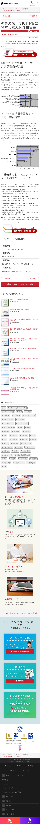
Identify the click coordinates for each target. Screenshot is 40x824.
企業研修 (6, 431)
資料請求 (21, 680)
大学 (33, 435)
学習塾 (34, 439)
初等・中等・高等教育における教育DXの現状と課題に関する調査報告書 (24, 339)
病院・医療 (26, 451)
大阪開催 (14, 439)
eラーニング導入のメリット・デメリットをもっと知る (19, 613)
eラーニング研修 (9, 412)
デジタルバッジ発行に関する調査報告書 (22, 368)
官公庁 (6, 443)
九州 (21, 427)
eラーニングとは (13, 497)
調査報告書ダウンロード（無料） (21, 284)
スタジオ (21, 419)
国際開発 (14, 435)
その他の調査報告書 (10, 294)
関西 (5, 467)
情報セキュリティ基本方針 (14, 760)
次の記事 (32, 16)
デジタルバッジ (8, 423)
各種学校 (27, 431)
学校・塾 (6, 34)
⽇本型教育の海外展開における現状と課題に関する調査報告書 (24, 388)
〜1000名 (17, 416)
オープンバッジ (30, 416)
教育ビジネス (8, 447)
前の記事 (7, 16)
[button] (3, 775)
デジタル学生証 (23, 423)
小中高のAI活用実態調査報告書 (19, 309)
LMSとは (9, 531)
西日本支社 (23, 459)
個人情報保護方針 (27, 760)
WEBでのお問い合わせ (21, 651)
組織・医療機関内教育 (23, 455)
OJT (20, 412)
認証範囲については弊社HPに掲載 (13, 743)
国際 (5, 435)
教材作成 (15, 443)
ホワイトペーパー (9, 427)
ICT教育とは (11, 599)
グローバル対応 (8, 419)
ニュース (5, 784)
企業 (28, 427)
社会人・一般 (8, 455)
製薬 (5, 459)
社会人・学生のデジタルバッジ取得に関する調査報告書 (24, 359)
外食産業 (24, 435)
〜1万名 (29, 412)
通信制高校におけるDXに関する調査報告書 (23, 348)
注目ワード (30, 447)
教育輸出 (19, 447)
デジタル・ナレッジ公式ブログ (11, 792)
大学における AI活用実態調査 (19, 299)
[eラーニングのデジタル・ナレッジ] (9, 2)
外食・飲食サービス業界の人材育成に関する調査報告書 (24, 319)
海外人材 (6, 451)
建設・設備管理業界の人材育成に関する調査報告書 (24, 329)
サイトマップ (28, 761)
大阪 (5, 439)
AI (4, 408)
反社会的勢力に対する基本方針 (15, 761)
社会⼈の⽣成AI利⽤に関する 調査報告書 (22, 378)
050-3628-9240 (20, 704)
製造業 (13, 459)
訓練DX (34, 459)
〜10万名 (6, 416)
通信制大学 (32, 463)
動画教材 (17, 431)
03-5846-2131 (20, 711)
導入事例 (5, 780)
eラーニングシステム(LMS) (18, 408)
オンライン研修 (12, 566)
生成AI (16, 451)
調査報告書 (15, 34)
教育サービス (27, 443)
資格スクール (20, 463)
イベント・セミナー (8, 788)
